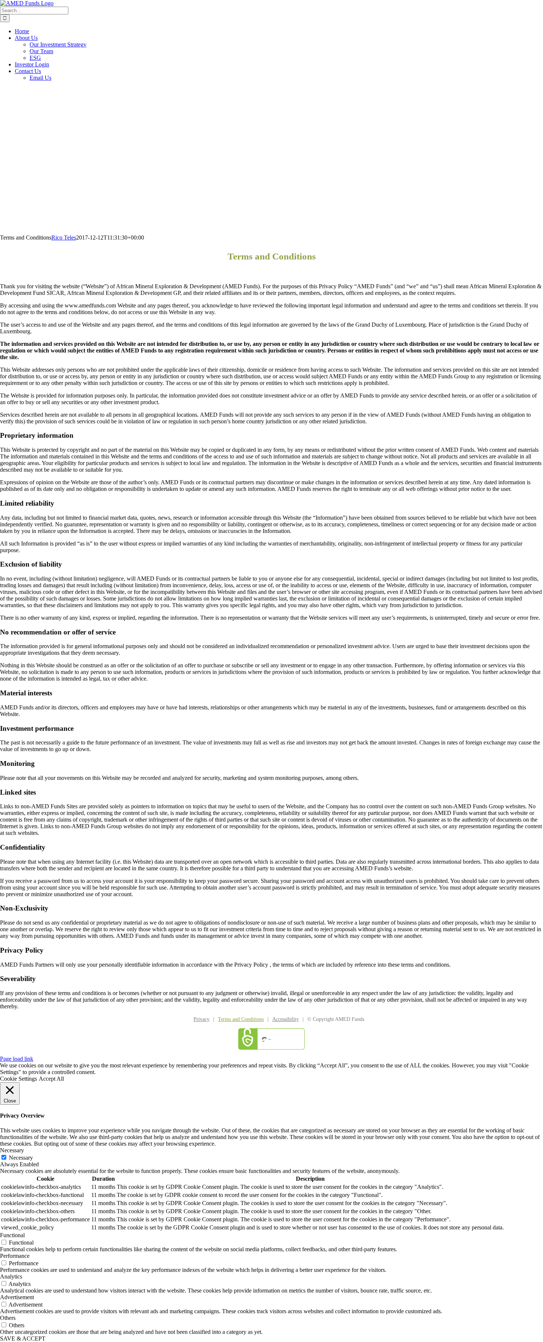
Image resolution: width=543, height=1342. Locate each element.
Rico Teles (63, 237)
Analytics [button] (11, 1276)
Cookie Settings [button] (18, 1079)
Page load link (16, 1059)
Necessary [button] (12, 1150)
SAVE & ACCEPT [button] (22, 1338)
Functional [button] (12, 1235)
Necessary (21, 1158)
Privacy (201, 1019)
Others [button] (8, 1318)
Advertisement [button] (17, 1297)
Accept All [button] (51, 1079)
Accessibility (285, 1019)
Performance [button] (15, 1256)
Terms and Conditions (241, 1019)
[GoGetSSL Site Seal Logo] (271, 1039)
